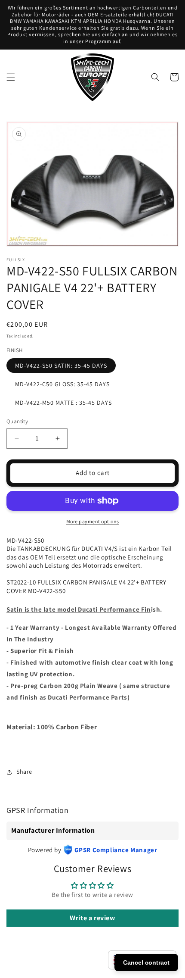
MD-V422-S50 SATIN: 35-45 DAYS (61, 365)
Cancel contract (146, 962)
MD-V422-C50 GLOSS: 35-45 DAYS (62, 384)
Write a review (92, 917)
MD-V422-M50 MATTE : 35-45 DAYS (63, 402)
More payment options (92, 521)
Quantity (17, 421)
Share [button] (24, 771)
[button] (10, 77)
